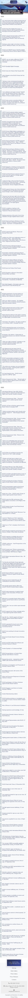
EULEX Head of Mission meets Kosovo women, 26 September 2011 (13, 901)
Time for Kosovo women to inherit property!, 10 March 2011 (13, 913)
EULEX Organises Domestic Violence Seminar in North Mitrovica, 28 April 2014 (13, 732)
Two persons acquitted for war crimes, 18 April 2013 (13, 819)
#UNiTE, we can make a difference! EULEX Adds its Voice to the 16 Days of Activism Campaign (12, 60)
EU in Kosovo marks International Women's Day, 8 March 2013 (14, 831)
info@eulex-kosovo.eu (14, 991)
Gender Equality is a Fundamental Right (12, 648)
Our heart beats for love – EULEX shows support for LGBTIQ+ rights (12, 374)
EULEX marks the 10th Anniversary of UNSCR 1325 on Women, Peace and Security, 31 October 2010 (13, 937)
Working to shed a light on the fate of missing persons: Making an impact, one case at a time (13, 44)
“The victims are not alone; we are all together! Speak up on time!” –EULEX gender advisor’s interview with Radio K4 (13, 368)
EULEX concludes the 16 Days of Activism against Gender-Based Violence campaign (12, 481)
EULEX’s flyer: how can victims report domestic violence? (13, 606)
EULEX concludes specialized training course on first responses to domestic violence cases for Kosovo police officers (14, 475)
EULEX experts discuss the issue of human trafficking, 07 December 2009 (12, 955)
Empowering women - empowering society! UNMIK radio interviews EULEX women (12, 660)
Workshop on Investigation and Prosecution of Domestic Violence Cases (13, 665)
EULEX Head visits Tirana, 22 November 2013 (13, 784)
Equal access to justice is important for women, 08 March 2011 (13, 919)
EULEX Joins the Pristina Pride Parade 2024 (13, 71)
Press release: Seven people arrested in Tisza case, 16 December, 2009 (13, 949)
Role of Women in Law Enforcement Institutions (14, 705)
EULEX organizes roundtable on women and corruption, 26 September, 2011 (13, 896)
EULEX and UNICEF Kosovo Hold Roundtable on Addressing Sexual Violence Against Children (14, 50)
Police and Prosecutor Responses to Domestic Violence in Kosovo (13, 677)
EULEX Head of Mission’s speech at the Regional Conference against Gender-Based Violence (13, 574)
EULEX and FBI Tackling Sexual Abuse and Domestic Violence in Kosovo (12, 643)
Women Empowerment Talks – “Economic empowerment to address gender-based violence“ (12, 400)
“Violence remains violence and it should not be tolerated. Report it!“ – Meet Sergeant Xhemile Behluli (13, 412)
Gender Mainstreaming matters (10, 693)
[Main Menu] (2, 2)
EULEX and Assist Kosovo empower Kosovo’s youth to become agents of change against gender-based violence (13, 175)
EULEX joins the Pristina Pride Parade (11, 268)
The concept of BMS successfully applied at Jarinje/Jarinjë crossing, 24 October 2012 (13, 844)
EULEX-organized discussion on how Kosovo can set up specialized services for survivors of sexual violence (13, 329)
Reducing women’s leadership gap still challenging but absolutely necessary (11, 580)
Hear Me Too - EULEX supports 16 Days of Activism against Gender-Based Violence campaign (12, 618)
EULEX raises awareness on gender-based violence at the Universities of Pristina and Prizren (12, 593)
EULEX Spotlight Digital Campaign (10, 66)
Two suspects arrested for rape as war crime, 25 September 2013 (14, 795)
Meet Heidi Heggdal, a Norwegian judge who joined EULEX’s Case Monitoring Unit (13, 285)
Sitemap (14, 968)
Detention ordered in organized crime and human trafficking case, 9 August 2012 (12, 873)
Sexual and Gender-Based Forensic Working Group (13, 637)
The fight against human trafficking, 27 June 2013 (13, 808)
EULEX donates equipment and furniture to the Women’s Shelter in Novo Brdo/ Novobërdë (13, 531)
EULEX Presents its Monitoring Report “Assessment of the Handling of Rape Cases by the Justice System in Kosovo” (13, 247)
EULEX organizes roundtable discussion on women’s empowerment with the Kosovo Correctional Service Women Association (12, 538)
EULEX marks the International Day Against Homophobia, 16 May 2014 (12, 726)
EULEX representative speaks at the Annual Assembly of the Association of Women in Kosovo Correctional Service (13, 488)
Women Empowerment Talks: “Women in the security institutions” (13, 435)
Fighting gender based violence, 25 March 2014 (14, 737)
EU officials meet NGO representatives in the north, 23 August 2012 (13, 867)
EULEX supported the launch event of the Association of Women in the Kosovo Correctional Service (12, 625)
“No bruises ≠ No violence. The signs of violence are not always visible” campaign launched (14, 322)
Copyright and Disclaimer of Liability (14, 995)
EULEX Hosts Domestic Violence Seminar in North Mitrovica (13, 715)
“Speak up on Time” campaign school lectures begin (13, 525)
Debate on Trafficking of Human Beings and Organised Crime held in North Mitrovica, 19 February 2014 (13, 757)
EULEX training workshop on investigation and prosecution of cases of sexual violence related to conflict (13, 699)
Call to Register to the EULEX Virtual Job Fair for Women (13, 76)
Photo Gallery (14, 974)
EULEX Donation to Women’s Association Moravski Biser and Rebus (12, 273)
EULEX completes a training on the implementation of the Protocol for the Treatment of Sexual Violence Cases (11, 209)
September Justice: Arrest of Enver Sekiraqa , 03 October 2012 (13, 855)
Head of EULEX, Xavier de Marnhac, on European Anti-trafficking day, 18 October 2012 (13, 849)
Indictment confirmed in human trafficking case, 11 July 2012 (13, 878)
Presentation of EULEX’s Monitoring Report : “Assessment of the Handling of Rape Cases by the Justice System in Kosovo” (13, 254)
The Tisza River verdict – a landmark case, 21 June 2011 (13, 907)
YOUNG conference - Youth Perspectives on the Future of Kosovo (14, 544)
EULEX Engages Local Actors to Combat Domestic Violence (12, 688)
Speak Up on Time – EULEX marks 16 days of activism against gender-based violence (13, 494)
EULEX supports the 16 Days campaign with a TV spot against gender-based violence (13, 612)
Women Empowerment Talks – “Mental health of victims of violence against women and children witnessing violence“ (14, 380)
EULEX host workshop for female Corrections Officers (13, 632)
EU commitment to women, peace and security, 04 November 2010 (13, 930)
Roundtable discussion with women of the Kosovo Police (12, 671)
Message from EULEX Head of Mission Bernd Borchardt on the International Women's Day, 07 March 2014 (14, 750)
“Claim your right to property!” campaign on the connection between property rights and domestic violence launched (13, 343)
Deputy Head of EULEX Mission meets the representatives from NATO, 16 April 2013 (12, 825)
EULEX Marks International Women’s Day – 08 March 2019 (13, 557)
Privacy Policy (14, 997)
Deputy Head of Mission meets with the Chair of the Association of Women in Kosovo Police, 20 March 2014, (14, 743)
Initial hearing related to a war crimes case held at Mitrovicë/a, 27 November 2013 (13, 771)
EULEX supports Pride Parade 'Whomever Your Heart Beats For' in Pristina (14, 513)
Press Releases (14, 976)
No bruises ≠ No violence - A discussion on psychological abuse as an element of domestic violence (13, 336)
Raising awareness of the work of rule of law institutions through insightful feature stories (13, 216)
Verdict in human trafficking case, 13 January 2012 (13, 890)
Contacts (14, 979)
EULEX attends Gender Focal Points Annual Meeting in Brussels (13, 507)
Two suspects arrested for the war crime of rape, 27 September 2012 (12, 861)
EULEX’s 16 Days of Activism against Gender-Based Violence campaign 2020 (13, 406)
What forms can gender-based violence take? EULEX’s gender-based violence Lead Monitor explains (13, 600)
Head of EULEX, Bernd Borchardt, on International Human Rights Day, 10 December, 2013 (13, 764)
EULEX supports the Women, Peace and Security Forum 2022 (12, 232)
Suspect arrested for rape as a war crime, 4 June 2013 (13, 813)
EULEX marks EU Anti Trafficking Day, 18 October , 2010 (12, 943)
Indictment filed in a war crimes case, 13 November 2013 (12, 789)
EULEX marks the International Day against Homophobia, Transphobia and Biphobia (12, 279)
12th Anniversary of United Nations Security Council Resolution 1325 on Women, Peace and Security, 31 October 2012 (14, 837)
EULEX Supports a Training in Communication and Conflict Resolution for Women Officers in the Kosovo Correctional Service (13, 168)
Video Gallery (14, 971)
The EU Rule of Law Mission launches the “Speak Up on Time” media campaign (12, 453)
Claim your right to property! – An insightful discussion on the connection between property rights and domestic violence (13, 302)
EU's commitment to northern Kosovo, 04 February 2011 (12, 925)
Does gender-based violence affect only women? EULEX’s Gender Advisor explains (12, 586)
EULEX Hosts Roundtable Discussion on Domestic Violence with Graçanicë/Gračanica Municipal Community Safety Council (13, 30)
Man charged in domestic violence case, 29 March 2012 (12, 884)
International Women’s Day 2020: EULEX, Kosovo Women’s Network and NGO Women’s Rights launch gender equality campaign (13, 393)
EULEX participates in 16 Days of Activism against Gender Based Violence (12, 683)
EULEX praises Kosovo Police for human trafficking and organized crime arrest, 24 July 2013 (13, 801)
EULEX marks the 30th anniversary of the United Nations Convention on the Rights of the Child (13, 500)
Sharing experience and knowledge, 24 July (13, 710)
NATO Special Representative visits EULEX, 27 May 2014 (13, 721)
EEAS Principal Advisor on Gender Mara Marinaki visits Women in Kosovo (12, 654)
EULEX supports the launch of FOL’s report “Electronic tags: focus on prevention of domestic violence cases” (12, 309)
